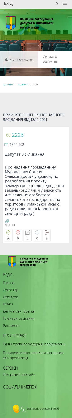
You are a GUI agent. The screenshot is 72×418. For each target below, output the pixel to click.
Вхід (8, 3)
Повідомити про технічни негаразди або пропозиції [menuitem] (33, 355)
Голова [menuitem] (9, 282)
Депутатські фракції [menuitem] (19, 311)
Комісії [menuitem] (8, 304)
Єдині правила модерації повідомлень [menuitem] (34, 344)
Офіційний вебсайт (19, 374)
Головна (8, 85)
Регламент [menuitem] (11, 325)
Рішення (23, 85)
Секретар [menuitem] (10, 289)
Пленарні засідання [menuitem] (19, 318)
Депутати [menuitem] (10, 297)
